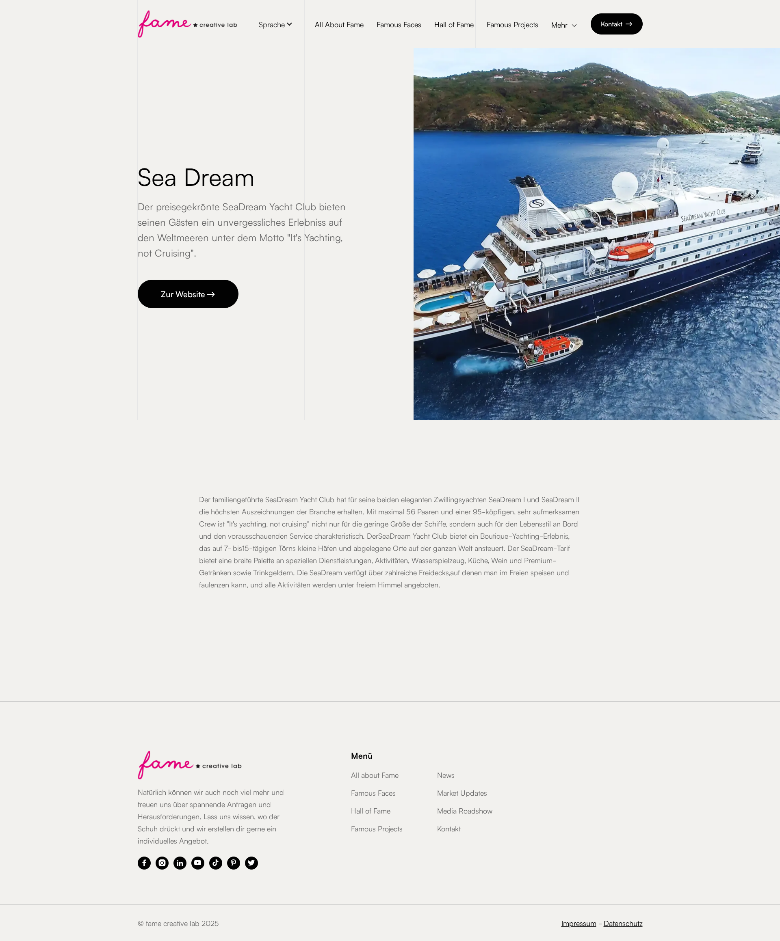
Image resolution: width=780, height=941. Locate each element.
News (446, 774)
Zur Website (188, 293)
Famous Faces (399, 24)
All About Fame (339, 24)
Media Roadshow (464, 810)
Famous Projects (512, 24)
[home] (187, 24)
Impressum (578, 922)
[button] (276, 24)
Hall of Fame (454, 24)
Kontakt (617, 23)
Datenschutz (623, 922)
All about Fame (375, 774)
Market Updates (462, 792)
